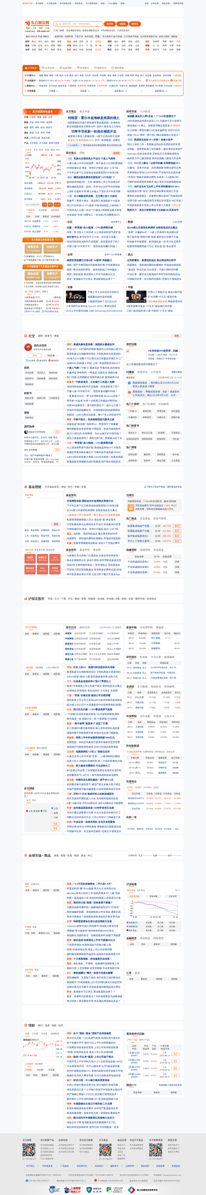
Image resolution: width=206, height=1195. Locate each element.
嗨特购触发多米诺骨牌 (79, 429)
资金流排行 (93, 690)
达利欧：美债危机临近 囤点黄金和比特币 (95, 533)
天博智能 (155, 643)
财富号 (156, 49)
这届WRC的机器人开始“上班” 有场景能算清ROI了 (93, 363)
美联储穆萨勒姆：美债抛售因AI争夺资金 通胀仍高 (94, 912)
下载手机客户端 (51, 260)
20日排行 (147, 787)
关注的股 (29, 372)
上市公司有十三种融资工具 (106, 817)
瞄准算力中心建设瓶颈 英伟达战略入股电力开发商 (154, 158)
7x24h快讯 (73, 145)
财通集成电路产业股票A (140, 526)
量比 (59, 165)
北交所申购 (102, 86)
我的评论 (29, 378)
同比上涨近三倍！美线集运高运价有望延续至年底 (153, 144)
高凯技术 (162, 762)
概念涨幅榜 (42, 748)
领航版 (174, 36)
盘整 (55, 813)
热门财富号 (132, 425)
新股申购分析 (97, 377)
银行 (116, 41)
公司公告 (176, 205)
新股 (82, 75)
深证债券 (38, 1064)
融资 (75, 49)
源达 (177, 829)
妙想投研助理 (46, 1155)
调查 (137, 49)
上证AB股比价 (52, 667)
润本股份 (137, 667)
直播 (70, 287)
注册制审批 (148, 751)
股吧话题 (131, 344)
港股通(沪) (119, 91)
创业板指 (28, 188)
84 (117, 638)
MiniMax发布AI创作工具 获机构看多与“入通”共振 (93, 893)
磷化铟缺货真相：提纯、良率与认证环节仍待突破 (93, 186)
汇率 (128, 973)
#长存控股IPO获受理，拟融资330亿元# (164, 350)
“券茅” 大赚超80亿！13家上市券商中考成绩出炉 (153, 232)
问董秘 (130, 372)
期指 (53, 45)
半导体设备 (170, 358)
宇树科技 (162, 767)
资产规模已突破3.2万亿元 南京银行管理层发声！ (93, 1094)
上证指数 (28, 155)
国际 (53, 41)
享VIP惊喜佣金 (33, 248)
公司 (116, 45)
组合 (171, 41)
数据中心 (31, 86)
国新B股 (139, 737)
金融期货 (131, 938)
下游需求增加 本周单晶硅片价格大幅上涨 (89, 944)
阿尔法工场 (147, 433)
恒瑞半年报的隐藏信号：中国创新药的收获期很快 (93, 410)
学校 (178, 45)
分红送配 (145, 716)
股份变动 (69, 649)
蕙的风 (147, 454)
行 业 (156, 45)
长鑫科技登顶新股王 (76, 301)
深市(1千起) (144, 1040)
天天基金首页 (52, 487)
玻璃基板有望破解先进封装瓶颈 (84, 461)
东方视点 (71, 111)
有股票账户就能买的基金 (170, 1085)
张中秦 (176, 454)
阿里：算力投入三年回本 (80, 232)
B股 (118, 598)
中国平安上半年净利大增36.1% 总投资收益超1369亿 (95, 1061)
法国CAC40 (78, 80)
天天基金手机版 (131, 36)
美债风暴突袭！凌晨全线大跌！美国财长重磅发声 (93, 1113)
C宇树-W (84, 368)
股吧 (122, 3)
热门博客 (131, 447)
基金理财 (67, 68)
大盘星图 (177, 75)
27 (84, 659)
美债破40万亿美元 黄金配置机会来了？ (94, 279)
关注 (57, 432)
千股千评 (79, 36)
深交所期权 (96, 968)
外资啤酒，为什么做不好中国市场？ (102, 433)
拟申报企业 (160, 751)
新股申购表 (174, 130)
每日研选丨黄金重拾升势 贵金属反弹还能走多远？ (94, 1001)
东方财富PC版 (108, 36)
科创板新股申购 (134, 751)
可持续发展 (47, 1166)
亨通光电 (105, 368)
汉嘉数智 (36, 221)
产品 (26, 143)
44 (117, 654)
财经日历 (85, 627)
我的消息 (53, 378)
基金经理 (50, 550)
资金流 (57, 205)
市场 (50, 598)
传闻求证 (142, 372)
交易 (26, 138)
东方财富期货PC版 (148, 36)
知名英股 (29, 970)
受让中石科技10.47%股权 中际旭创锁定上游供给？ (94, 205)
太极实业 (102, 372)
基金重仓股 (39, 550)
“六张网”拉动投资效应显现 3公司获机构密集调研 (93, 714)
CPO (55, 558)
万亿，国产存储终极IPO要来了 (38, 455)
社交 (26, 127)
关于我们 (30, 1166)
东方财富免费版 (47, 1145)
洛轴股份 (155, 648)
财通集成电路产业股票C (140, 531)
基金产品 (121, 1155)
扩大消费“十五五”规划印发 (162, 296)
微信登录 (43, 360)
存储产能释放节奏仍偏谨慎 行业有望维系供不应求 (94, 789)
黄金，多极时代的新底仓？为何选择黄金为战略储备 (94, 996)
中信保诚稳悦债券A (138, 561)
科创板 (103, 75)
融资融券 (133, 86)
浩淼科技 (36, 226)
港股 (40, 49)
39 (84, 654)
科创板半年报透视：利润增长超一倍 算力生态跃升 (154, 241)
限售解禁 (150, 86)
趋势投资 (132, 460)
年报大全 (123, 86)
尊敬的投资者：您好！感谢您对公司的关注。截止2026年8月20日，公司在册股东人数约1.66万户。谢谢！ (156, 395)
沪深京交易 (35, 138)
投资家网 (33, 450)
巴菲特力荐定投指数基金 (80, 569)
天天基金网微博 (136, 1145)
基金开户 (121, 1145)
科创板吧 (164, 404)
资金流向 (43, 86)
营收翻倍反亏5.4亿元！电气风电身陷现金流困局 (92, 775)
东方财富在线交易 (66, 1148)
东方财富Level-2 (47, 1148)
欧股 (69, 855)
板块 (75, 45)
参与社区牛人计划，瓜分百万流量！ (99, 237)
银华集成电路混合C (138, 536)
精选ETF (131, 1085)
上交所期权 (83, 968)
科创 (81, 49)
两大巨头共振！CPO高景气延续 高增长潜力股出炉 (93, 1038)
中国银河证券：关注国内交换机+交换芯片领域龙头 (154, 279)
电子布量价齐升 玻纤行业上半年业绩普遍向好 (91, 1042)
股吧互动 (101, 68)
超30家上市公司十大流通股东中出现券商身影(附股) (94, 704)
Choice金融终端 (46, 1158)
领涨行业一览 (89, 719)
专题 (59, 41)
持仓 (34, 800)
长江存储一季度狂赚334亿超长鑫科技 (147, 130)
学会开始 (136, 808)
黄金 (59, 49)
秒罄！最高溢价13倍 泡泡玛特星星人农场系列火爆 (94, 898)
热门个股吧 (132, 404)
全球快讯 (115, 122)
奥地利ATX (44, 80)
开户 (97, 140)
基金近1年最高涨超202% (81, 140)
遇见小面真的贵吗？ (78, 438)
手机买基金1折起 (51, 311)
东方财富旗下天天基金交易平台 (42, 266)
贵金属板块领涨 (73, 30)
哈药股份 (115, 368)
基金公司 (56, 530)
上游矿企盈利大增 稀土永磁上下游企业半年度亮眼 (94, 191)
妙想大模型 (164, 36)
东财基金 (78, 3)
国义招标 (36, 231)
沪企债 (35, 1033)
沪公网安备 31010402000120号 (110, 1181)
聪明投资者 (147, 439)
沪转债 (51, 1070)
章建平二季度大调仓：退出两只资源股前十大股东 (93, 200)
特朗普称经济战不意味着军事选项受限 (88, 122)
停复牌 (68, 633)
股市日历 (71, 627)
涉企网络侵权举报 (157, 301)
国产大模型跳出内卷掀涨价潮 (89, 265)
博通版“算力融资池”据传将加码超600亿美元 (90, 930)
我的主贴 (53, 372)
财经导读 (131, 111)
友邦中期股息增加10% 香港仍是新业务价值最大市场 (95, 1071)
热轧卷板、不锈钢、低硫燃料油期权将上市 (96, 963)
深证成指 (28, 183)
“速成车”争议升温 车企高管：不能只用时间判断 (152, 269)
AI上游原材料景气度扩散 (107, 232)
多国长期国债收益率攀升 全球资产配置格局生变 (92, 1108)
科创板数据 (132, 745)
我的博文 (29, 417)
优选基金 (145, 518)
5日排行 (138, 787)
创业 (116, 49)
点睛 (123, 45)
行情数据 (32, 68)
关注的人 (41, 372)
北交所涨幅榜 (31, 627)
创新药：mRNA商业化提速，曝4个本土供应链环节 (94, 414)
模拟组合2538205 (136, 803)
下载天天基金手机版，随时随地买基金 (164, 487)
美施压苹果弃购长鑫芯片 (80, 452)
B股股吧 (118, 803)
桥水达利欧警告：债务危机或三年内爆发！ (96, 269)
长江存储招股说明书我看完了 (142, 364)
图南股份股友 (140, 382)
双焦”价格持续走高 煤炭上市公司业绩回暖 (89, 949)
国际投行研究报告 (37, 432)
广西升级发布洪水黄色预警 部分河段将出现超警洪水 (105, 145)
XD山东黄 (139, 697)
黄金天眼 (161, 460)
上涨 (55, 808)
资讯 (43, 132)
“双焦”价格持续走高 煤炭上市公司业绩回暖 (90, 1052)
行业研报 (112, 719)
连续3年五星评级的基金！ (81, 565)
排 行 (89, 41)
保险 (130, 41)
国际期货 (158, 938)
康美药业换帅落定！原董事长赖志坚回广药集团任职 (155, 196)
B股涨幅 (39, 667)
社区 (70, 221)
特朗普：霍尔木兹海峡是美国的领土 (94, 118)
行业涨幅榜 (30, 748)
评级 (130, 45)
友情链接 (176, 1166)
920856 (27, 226)
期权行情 (71, 968)
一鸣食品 (92, 372)
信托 (137, 41)
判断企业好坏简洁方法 (79, 817)
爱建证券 (140, 829)
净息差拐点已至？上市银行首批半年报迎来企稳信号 (94, 1089)
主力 (81, 45)
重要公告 (69, 659)
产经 (123, 49)
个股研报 (72, 86)
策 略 (98, 45)
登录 (147, 3)
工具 (37, 132)
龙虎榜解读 (83, 377)
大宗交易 (168, 86)
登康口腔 (137, 678)
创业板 (89, 49)
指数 (41, 75)
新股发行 (69, 644)
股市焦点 (71, 152)
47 (103, 654)
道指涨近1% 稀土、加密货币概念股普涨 (148, 125)
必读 (40, 45)
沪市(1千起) (132, 1040)
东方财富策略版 (47, 1152)
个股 (56, 75)
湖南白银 (113, 372)
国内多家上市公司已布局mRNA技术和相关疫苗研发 (94, 700)
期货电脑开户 (173, 1148)
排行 (77, 75)
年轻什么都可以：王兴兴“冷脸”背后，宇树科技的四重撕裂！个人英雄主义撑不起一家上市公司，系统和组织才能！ (42, 437)
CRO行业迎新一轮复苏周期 (108, 457)
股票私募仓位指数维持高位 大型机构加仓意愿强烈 (94, 354)
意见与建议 (84, 1152)
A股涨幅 (29, 667)
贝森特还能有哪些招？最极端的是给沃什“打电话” (93, 907)
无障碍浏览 (178, 3)
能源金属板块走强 (90, 30)
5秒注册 (51, 355)
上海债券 (29, 1064)
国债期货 (55, 1033)
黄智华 (147, 460)
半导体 (55, 569)
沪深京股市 (36, 598)
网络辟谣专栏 (175, 301)
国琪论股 (132, 454)
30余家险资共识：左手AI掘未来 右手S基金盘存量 (93, 1066)
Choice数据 (112, 3)
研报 (43, 122)
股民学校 (119, 68)
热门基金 (29, 291)
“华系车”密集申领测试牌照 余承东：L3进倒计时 (153, 177)
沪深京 (33, 117)
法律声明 (130, 1166)
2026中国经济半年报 (136, 301)
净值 (75, 41)
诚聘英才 (114, 1166)
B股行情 (77, 803)
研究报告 (82, 690)
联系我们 (99, 1166)
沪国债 (29, 1070)
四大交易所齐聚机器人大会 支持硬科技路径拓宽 (92, 798)
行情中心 (31, 75)
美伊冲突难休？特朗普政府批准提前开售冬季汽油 (93, 916)
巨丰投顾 (167, 829)
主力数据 (142, 686)
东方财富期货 (91, 3)
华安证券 (149, 829)
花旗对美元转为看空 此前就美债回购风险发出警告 (94, 987)
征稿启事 (160, 1166)
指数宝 (45, 291)
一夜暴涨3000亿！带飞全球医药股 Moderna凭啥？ (93, 396)
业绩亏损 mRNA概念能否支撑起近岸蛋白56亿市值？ (155, 200)
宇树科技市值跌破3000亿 (107, 452)
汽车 (165, 49)
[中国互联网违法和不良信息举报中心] (142, 1192)
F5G (43, 569)
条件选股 (89, 36)
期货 (53, 49)
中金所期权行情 (111, 968)
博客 (165, 41)
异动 (59, 174)
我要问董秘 (176, 372)
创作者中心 (116, 222)
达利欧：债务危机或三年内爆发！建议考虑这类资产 (155, 149)
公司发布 (156, 372)
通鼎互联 (94, 368)
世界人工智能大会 (157, 292)
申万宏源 (131, 829)
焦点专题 (85, 111)
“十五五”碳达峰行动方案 (159, 306)
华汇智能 (155, 638)
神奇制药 (82, 372)
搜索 (178, 49)
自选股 (148, 75)
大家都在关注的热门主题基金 (82, 555)
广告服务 (65, 1166)
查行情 (110, 24)
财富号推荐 (159, 518)
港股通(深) (159, 91)
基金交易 (166, 3)
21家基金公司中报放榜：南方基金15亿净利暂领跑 (93, 515)
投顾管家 (45, 530)
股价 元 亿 (37, 36)
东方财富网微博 (86, 1145)
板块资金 (62, 86)
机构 (165, 45)
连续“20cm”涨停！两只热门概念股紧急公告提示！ (154, 135)
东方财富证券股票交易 (42, 240)
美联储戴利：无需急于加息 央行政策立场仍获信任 (94, 977)
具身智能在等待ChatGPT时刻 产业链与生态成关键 (153, 172)
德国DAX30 (112, 80)
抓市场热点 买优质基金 (107, 565)
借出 (175, 1054)
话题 (69, 443)
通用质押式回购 (135, 1033)
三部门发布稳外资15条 (138, 311)
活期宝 (37, 291)
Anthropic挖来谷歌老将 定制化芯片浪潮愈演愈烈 (153, 153)
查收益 (57, 297)
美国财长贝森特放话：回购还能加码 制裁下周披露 (94, 935)
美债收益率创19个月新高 (107, 447)
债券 (123, 41)
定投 (81, 41)
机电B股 (139, 732)
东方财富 (39, 3)
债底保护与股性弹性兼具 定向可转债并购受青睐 (92, 747)
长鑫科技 (71, 372)
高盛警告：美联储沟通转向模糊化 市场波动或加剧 (154, 265)
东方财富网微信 (86, 1148)
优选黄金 (158, 549)
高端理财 (56, 541)
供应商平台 (82, 1166)
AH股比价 (113, 86)
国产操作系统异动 (111, 461)
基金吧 (156, 41)
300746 (27, 221)
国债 (27, 1033)
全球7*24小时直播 (113, 254)
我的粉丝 (29, 384)
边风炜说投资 (132, 439)
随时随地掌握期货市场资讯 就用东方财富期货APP (93, 954)
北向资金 (141, 890)
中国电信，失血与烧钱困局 (106, 429)
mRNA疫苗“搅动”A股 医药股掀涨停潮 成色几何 (92, 676)
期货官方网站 (173, 1152)
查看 (55, 828)
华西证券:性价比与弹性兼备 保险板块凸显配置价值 (94, 826)
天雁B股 (139, 727)
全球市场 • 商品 (39, 855)
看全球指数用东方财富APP (81, 126)
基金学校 (85, 549)
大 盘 (89, 45)
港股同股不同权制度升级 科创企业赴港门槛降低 (92, 733)
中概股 (28, 927)
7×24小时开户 (52, 248)
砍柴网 (161, 433)
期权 (59, 45)
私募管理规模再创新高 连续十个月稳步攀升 (96, 543)
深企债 (44, 1033)
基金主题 (29, 550)
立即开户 (28, 311)
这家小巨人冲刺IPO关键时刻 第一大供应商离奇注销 (94, 761)
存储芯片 (160, 358)
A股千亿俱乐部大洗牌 (108, 136)
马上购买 (36, 311)
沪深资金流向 (123, 30)
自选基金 (157, 75)
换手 (59, 170)
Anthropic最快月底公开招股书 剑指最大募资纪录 (93, 926)
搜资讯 (135, 24)
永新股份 (137, 673)
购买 (177, 526)
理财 (82, 152)
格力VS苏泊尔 (74, 433)
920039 (27, 231)
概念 (71, 75)
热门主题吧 (148, 404)
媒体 (130, 49)
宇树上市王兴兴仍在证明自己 (103, 292)
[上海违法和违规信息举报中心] (115, 1192)
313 (84, 638)
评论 (40, 41)
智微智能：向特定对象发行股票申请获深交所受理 (93, 742)
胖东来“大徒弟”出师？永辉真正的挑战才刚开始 (92, 400)
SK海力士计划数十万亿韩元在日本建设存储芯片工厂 (95, 358)
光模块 (30, 558)
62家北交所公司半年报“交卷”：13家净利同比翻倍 (93, 756)
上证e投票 (177, 222)
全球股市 (31, 80)
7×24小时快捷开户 (52, 275)
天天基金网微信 (136, 1148)
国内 (46, 41)
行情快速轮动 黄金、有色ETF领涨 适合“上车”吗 (92, 168)
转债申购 (69, 36)
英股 (36, 970)
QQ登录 (31, 360)
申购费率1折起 (33, 275)
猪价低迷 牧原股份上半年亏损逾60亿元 (94, 274)
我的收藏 (41, 378)
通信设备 (30, 569)
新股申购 (59, 36)
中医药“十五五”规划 (162, 311)
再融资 (91, 598)
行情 (34, 45)
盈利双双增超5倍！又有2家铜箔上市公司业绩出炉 (93, 182)
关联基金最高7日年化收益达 (149, 505)
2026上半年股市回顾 (77, 311)
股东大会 (69, 654)
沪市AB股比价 (90, 803)
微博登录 (55, 360)
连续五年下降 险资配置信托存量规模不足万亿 (91, 1122)
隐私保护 (145, 1166)
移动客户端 (27, 3)
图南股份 (130, 377)
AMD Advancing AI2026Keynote (106, 311)
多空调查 (29, 788)
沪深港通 (31, 91)
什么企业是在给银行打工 (107, 812)
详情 (177, 562)
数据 (26, 122)
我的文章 (29, 398)
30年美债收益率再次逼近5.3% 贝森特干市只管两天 (154, 121)
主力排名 (53, 86)
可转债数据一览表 (109, 1127)
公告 (137, 45)
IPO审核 (159, 86)
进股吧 (122, 24)
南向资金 (131, 890)
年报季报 (69, 638)
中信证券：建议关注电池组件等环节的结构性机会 (153, 274)
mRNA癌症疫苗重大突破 (80, 457)
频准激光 (162, 773)
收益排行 (35, 541)
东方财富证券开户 (66, 1145)
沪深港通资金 (112, 265)
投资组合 (84, 68)
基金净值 (29, 495)
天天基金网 (51, 3)
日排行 (130, 787)
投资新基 (106, 140)
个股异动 (30, 210)
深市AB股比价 (106, 803)
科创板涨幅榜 (31, 708)
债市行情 (94, 1127)
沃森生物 (139, 702)
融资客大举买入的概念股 (81, 136)
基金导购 (45, 536)
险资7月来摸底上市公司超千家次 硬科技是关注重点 (94, 686)
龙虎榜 (142, 86)
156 (117, 649)
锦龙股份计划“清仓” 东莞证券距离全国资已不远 (152, 191)
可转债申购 (146, 627)
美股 (34, 49)
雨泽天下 (132, 433)
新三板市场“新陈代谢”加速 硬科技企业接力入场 (152, 237)
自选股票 (42, 210)
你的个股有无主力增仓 (109, 126)
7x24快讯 (145, 111)
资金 (32, 122)
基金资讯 (71, 495)
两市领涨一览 (74, 719)
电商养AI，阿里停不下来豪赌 (102, 424)
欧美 (41, 150)
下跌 (55, 817)
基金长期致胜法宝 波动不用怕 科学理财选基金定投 (94, 560)
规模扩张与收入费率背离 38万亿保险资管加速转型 (94, 1075)
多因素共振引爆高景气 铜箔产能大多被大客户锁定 (94, 784)
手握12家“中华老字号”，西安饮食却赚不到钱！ (92, 246)
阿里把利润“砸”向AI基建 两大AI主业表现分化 (91, 888)
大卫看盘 (175, 460)
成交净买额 (134, 896)
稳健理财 (45, 541)
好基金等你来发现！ (110, 555)
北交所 (88, 75)
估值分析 (177, 86)
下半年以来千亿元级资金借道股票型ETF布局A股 (93, 172)
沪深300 (28, 194)
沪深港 (120, 75)
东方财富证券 (65, 3)
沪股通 (52, 91)
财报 (37, 122)
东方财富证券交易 (66, 1152)
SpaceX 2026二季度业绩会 (102, 306)
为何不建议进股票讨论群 (80, 812)
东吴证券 (158, 829)
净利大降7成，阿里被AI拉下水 (105, 438)
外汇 (46, 49)
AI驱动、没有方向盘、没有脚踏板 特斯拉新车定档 (154, 167)
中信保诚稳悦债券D (138, 567)
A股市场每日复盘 (135, 306)
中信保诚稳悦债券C (138, 572)
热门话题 (71, 377)
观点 (130, 254)
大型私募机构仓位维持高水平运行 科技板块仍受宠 (94, 524)
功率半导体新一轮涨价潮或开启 (93, 131)
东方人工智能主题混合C (140, 541)
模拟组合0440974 (136, 798)
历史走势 (173, 896)
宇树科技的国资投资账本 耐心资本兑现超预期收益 (154, 182)
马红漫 (176, 439)
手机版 (119, 36)
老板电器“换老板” (76, 424)
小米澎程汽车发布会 (77, 306)
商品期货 (145, 938)
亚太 (35, 150)
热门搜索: (60, 30)
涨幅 (59, 161)
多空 (28, 800)
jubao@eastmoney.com (172, 1175)
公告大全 (169, 716)
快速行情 (177, 80)
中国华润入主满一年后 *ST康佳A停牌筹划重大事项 (94, 210)
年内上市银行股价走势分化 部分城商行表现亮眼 (92, 1085)
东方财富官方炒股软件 (158, 80)
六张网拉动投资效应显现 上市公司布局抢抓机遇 (92, 1047)
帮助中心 (50, 256)
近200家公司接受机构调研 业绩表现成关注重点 (92, 510)
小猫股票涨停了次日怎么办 (102, 301)
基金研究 (71, 549)
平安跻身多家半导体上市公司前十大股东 (149, 205)
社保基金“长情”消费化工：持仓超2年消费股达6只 (93, 215)
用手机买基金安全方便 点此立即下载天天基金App (93, 574)
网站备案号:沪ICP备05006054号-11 (71, 1181)
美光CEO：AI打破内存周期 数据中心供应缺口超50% (95, 349)
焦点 (34, 41)
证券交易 (155, 3)
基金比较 (56, 536)
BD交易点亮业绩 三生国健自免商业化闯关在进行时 (94, 770)
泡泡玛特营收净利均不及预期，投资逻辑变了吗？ (93, 241)
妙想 (103, 3)
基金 (109, 75)
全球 (50, 117)
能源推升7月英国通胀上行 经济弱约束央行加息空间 (94, 982)
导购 (48, 132)
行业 (66, 75)
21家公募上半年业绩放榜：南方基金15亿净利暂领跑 (95, 163)
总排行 (156, 787)
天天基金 (43, 143)
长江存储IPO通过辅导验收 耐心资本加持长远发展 (93, 728)
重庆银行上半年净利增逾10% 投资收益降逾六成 (92, 1099)
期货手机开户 (173, 1145)
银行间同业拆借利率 (78, 1127)
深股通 (83, 91)
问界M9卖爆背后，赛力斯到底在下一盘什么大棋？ (94, 405)
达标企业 (170, 751)
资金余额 (153, 896)
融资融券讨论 (112, 377)
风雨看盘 (161, 454)
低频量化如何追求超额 (100, 296)
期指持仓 (156, 686)
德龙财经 (161, 439)
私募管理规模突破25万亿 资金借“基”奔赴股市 (151, 246)
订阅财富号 (54, 398)
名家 (171, 45)
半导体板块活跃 (108, 30)
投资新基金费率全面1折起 (108, 569)
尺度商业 (175, 433)
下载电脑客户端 (33, 260)
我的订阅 (41, 398)
